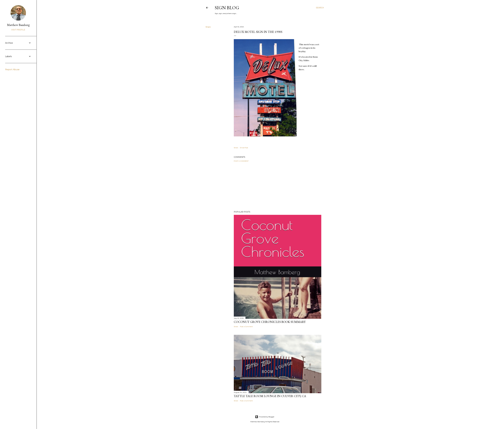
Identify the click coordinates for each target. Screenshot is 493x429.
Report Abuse (12, 69)
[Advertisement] (277, 186)
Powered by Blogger (266, 417)
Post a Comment (241, 161)
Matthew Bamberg (18, 25)
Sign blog (227, 8)
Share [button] (208, 27)
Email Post (244, 148)
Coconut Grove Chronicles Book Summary (270, 322)
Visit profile (18, 30)
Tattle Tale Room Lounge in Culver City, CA (270, 396)
